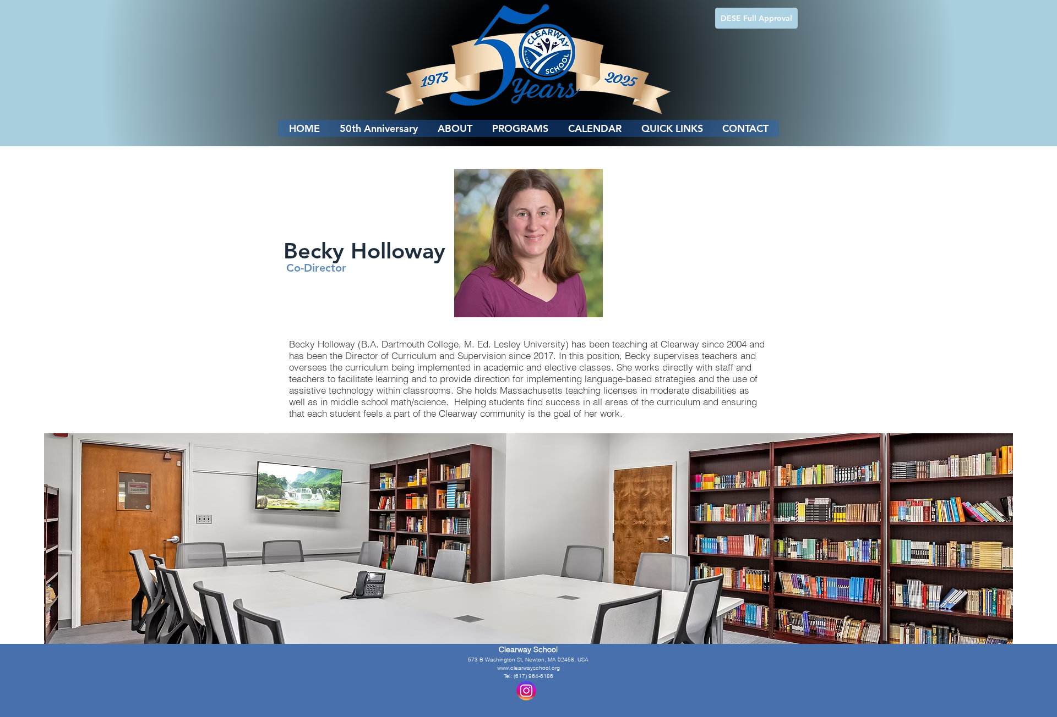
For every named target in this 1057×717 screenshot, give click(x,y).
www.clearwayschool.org (528, 667)
